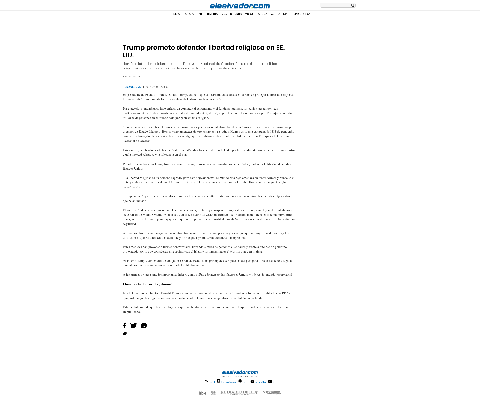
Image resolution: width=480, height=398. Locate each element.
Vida (224, 14)
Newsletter (260, 382)
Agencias (135, 87)
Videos (249, 14)
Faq (245, 381)
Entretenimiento (208, 14)
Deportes (236, 14)
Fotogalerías (265, 14)
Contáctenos (228, 382)
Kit (274, 381)
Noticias (189, 14)
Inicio (176, 14)
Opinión (283, 14)
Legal (212, 382)
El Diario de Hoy (300, 14)
